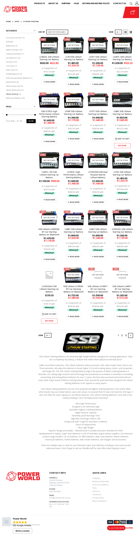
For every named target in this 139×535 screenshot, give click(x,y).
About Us (53, 3)
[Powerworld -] (15, 9)
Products (39, 3)
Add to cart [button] (123, 139)
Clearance (10, 62)
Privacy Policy (98, 497)
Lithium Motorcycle (13, 90)
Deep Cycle (10, 70)
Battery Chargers (12, 50)
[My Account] (137, 3)
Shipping (65, 3)
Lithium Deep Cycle (13, 86)
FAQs (94, 488)
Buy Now (122, 145)
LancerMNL (128, 527)
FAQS (76, 3)
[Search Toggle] (131, 3)
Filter (31, 121)
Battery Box (10, 46)
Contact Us (119, 3)
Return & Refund (99, 501)
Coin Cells (10, 66)
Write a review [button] (22, 531)
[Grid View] (125, 32)
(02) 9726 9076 (55, 491)
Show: (111, 32)
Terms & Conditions (100, 484)
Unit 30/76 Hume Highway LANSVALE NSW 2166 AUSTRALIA (59, 482)
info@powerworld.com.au (60, 497)
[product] (49, 275)
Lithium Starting (12, 94)
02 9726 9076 (117, 528)
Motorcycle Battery (13, 98)
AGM (8, 42)
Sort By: (41, 32)
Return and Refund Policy (96, 3)
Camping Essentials (13, 54)
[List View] (130, 32)
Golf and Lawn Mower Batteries (18, 78)
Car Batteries (11, 58)
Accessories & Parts (13, 38)
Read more (50, 82)
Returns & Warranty (100, 481)
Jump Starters (11, 82)
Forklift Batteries (12, 74)
